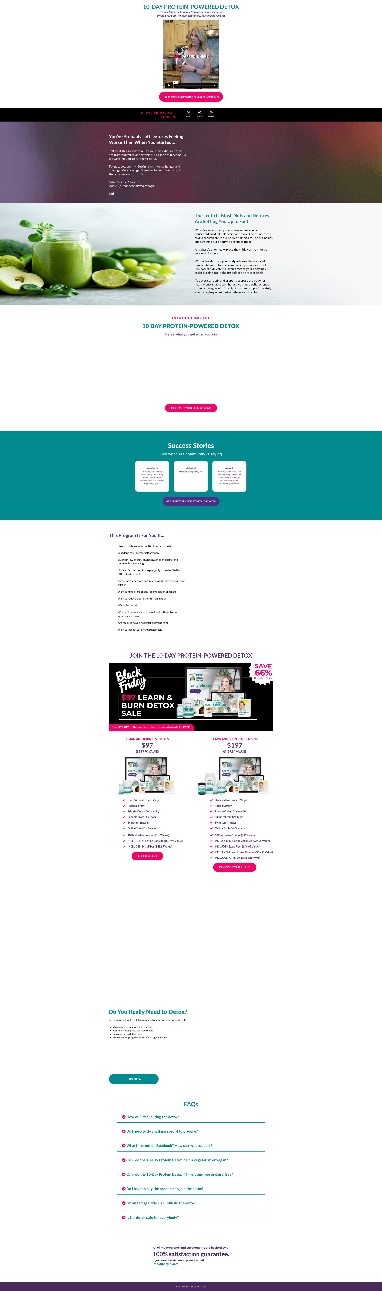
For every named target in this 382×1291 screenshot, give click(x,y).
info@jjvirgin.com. (166, 1264)
